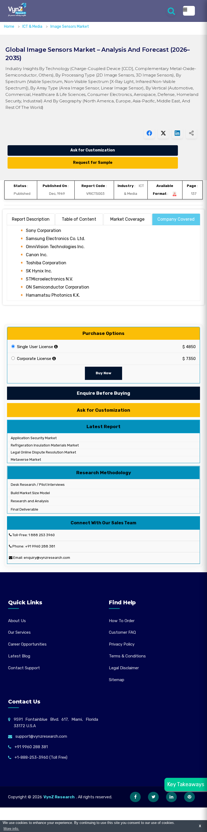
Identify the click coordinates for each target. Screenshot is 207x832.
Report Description (31, 219)
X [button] (200, 826)
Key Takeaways (185, 784)
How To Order (121, 620)
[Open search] (171, 10)
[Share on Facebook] (149, 133)
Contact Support (24, 667)
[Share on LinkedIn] (177, 133)
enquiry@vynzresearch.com (47, 558)
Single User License (34, 346)
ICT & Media (32, 26)
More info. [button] (11, 829)
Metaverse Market (25, 459)
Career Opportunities (27, 644)
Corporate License (33, 358)
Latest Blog (19, 656)
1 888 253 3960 (42, 535)
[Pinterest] (189, 797)
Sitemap (116, 679)
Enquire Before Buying (103, 393)
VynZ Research (59, 797)
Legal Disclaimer (124, 667)
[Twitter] (153, 797)
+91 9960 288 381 (40, 546)
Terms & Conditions (127, 656)
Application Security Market (33, 438)
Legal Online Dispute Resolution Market (43, 452)
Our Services (19, 632)
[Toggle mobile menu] (189, 11)
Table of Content (79, 219)
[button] (192, 817)
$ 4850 (189, 346)
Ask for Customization (92, 150)
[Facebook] (135, 797)
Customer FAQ (122, 632)
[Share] (191, 133)
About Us (17, 620)
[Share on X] (163, 133)
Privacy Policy (121, 644)
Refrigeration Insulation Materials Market (44, 445)
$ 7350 (189, 358)
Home (9, 26)
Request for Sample (92, 162)
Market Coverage (127, 219)
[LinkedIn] (171, 797)
